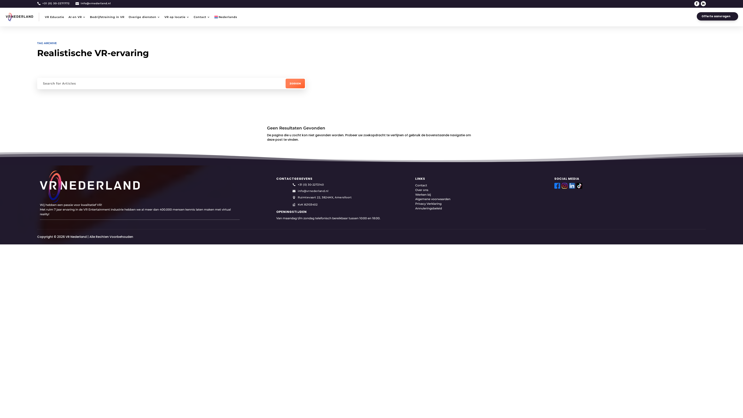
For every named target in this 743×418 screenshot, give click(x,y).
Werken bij (423, 194)
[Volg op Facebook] (696, 3)
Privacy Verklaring (428, 204)
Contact (200, 17)
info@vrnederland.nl (96, 3)
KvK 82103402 (308, 204)
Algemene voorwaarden (432, 199)
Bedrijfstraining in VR (107, 17)
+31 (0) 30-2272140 (311, 184)
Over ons (421, 190)
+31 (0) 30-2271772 (56, 3)
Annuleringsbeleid (428, 208)
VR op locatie (175, 17)
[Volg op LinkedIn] (703, 3)
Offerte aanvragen (716, 16)
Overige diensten (142, 17)
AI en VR (75, 17)
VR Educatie (54, 17)
